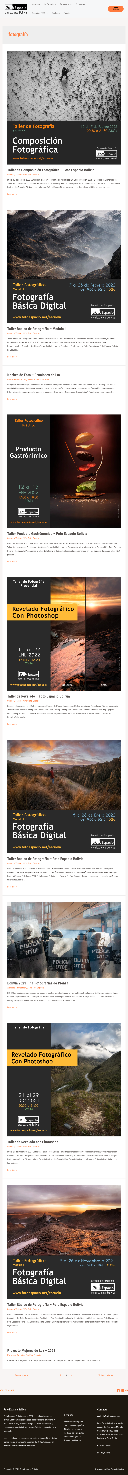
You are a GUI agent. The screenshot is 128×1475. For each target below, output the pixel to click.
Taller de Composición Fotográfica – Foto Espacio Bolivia (50, 170)
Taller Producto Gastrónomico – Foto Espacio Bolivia (47, 533)
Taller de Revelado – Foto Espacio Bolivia (38, 696)
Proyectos (11, 1355)
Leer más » (12, 194)
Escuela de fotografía (73, 1421)
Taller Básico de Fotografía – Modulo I (36, 329)
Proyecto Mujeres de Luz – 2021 (31, 1350)
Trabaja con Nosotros (73, 1440)
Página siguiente (107, 1375)
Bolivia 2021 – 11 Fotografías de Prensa (37, 983)
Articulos (11, 988)
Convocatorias (13, 379)
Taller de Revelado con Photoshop (32, 1142)
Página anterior (20, 1375)
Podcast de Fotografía (74, 1433)
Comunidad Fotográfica (74, 1425)
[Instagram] (122, 1390)
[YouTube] (126, 1390)
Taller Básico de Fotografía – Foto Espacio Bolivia (45, 859)
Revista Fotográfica (72, 1436)
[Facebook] (118, 1390)
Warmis (20, 1355)
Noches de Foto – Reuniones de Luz (33, 375)
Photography (26, 379)
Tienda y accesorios (73, 1429)
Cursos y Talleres (14, 174)
